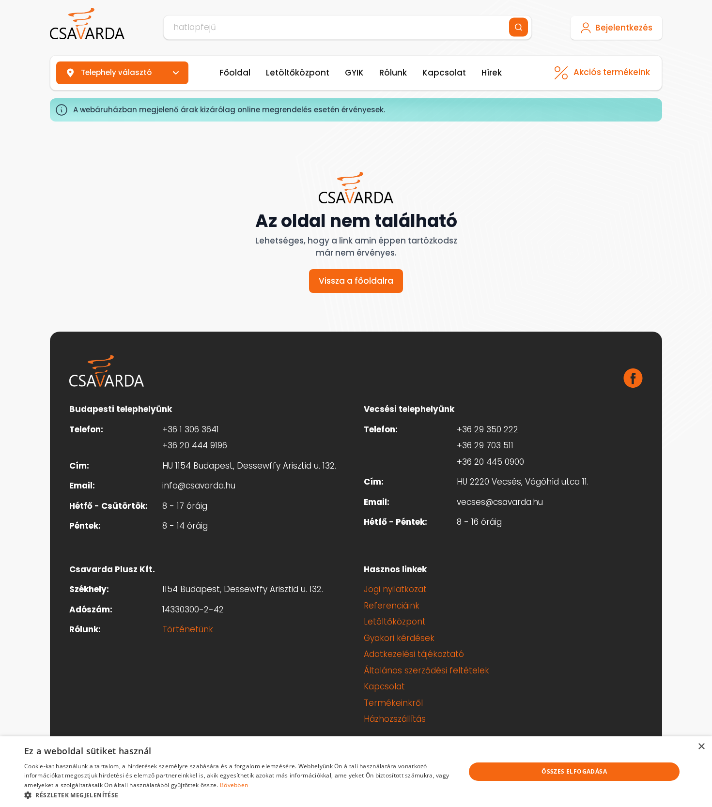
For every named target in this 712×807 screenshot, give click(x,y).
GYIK (354, 72)
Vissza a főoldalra (356, 281)
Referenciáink (391, 605)
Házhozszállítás (395, 719)
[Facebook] (633, 378)
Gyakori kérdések (399, 638)
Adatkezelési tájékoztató (414, 654)
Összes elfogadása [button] (574, 771)
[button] (238, 795)
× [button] (701, 746)
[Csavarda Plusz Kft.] (87, 24)
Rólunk (393, 72)
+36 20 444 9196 (194, 445)
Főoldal (234, 72)
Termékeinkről (393, 703)
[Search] (518, 27)
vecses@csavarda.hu (500, 502)
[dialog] (356, 771)
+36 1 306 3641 (190, 429)
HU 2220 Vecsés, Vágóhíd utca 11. (522, 481)
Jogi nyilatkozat (395, 589)
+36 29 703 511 (485, 445)
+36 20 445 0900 (490, 462)
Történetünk (187, 629)
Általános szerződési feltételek (426, 670)
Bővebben (234, 785)
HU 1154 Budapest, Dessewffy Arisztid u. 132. (249, 466)
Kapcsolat (444, 72)
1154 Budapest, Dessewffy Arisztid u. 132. (242, 589)
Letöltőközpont (297, 72)
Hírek (491, 72)
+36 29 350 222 (487, 429)
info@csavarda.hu (198, 485)
